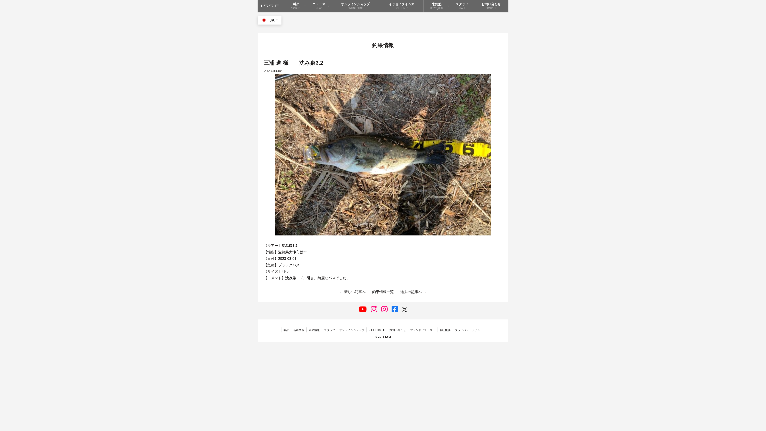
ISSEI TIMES (377, 330)
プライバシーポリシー (469, 330)
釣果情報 (314, 330)
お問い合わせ (397, 330)
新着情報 (298, 330)
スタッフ (329, 330)
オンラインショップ (351, 330)
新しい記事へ (355, 291)
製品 (286, 330)
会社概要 (445, 330)
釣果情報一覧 (383, 291)
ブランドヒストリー (422, 330)
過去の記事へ (411, 291)
